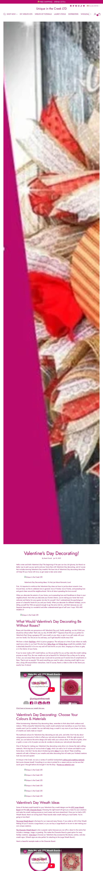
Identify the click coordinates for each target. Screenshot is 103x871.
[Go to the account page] (94, 14)
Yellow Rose (51, 644)
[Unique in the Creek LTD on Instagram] (79, 6)
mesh (48, 748)
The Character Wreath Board (26, 830)
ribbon (56, 751)
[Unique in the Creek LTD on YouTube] (84, 6)
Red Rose (32, 641)
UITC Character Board (33, 810)
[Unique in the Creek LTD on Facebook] (71, 6)
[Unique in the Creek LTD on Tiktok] (81, 6)
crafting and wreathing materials (73, 760)
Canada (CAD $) (93, 6)
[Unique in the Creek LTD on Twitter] (73, 6)
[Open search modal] (5, 14)
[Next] (90, 14)
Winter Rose (63, 644)
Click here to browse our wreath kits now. (30, 708)
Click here (32, 835)
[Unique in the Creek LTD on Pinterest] (76, 6)
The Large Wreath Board (24, 821)
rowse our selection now (66, 764)
